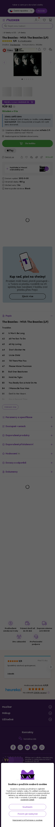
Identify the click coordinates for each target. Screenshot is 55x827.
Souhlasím (27, 807)
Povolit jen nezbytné (28, 814)
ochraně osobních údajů (33, 798)
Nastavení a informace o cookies (27, 820)
